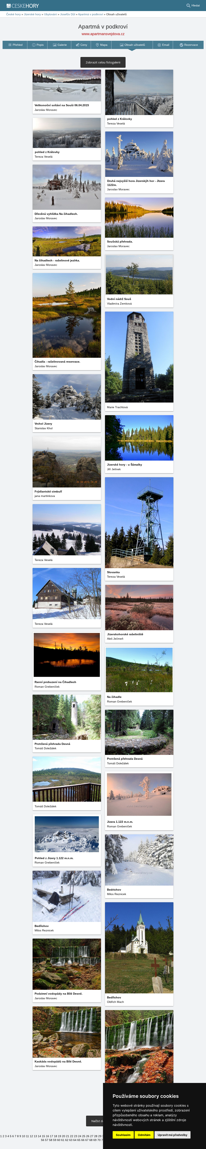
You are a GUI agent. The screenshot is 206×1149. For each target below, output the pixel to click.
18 (55, 1136)
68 (91, 1140)
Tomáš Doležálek (45, 748)
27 (91, 1136)
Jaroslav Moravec (46, 109)
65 (78, 1140)
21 (67, 1136)
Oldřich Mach (115, 1001)
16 (47, 1136)
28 (95, 1136)
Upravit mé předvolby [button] (172, 1135)
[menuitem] (14, 45)
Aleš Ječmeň (115, 638)
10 (23, 1136)
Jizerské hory (32, 14)
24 (79, 1136)
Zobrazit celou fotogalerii (103, 62)
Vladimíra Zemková (119, 303)
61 (62, 1140)
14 (39, 1136)
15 (43, 1136)
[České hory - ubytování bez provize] (24, 5)
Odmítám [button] (144, 1135)
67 (87, 1140)
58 (50, 1140)
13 (35, 1136)
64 (74, 1140)
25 (83, 1136)
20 (63, 1136)
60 (58, 1140)
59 (54, 1140)
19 (59, 1136)
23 (75, 1136)
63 (70, 1140)
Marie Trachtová (117, 407)
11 (27, 1136)
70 (99, 1140)
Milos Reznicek (116, 894)
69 (95, 1140)
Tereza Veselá (116, 123)
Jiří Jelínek (114, 469)
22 (71, 1136)
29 (99, 1136)
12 (31, 1136)
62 (66, 1140)
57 (46, 1140)
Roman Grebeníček (47, 686)
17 (51, 1136)
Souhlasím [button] (123, 1135)
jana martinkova (45, 496)
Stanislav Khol (44, 428)
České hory (13, 14)
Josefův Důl (67, 14)
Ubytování (50, 14)
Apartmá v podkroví (90, 14)
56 (42, 1140)
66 (82, 1140)
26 (87, 1136)
